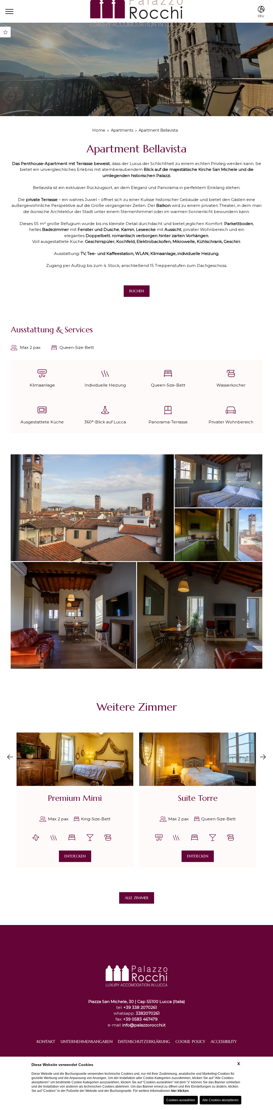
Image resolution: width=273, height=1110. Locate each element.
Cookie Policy (190, 1041)
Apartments (122, 130)
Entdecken (75, 856)
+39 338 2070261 (140, 1007)
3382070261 (148, 1013)
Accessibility (224, 1041)
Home (98, 130)
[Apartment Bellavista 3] (218, 480)
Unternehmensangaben (87, 1041)
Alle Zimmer (136, 897)
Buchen (136, 291)
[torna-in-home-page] (136, 963)
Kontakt (46, 1041)
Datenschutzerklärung (144, 1041)
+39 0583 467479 (140, 1019)
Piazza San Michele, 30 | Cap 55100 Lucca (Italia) (136, 1001)
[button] (10, 757)
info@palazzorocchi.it (144, 1025)
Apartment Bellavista (158, 130)
